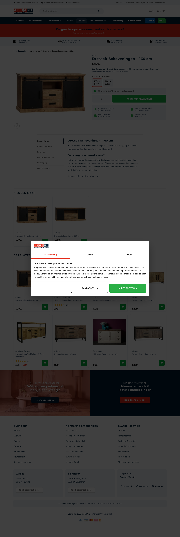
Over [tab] (129, 255)
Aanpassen (88, 288)
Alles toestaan (127, 288)
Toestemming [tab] (50, 255)
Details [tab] (90, 255)
